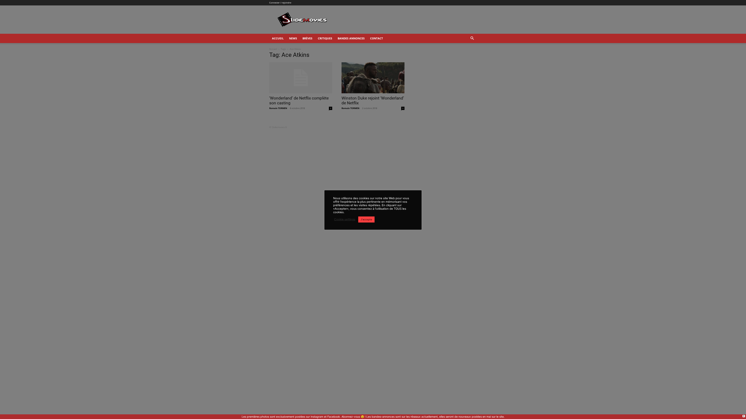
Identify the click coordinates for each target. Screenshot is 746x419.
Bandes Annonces (351, 38)
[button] (472, 39)
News (293, 38)
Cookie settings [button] (344, 219)
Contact (376, 38)
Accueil (278, 38)
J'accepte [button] (366, 219)
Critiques (325, 38)
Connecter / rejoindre (280, 2)
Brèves (307, 38)
